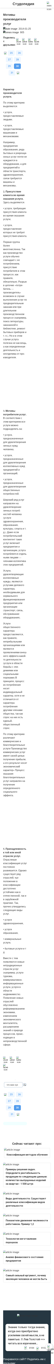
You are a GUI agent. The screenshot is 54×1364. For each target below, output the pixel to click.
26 (19, 53)
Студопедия (23, 4)
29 (9, 66)
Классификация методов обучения (27, 1154)
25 (11, 53)
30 (17, 66)
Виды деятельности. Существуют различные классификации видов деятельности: (26, 1202)
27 (9, 59)
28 (17, 59)
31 (12, 72)
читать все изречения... (23, 1343)
